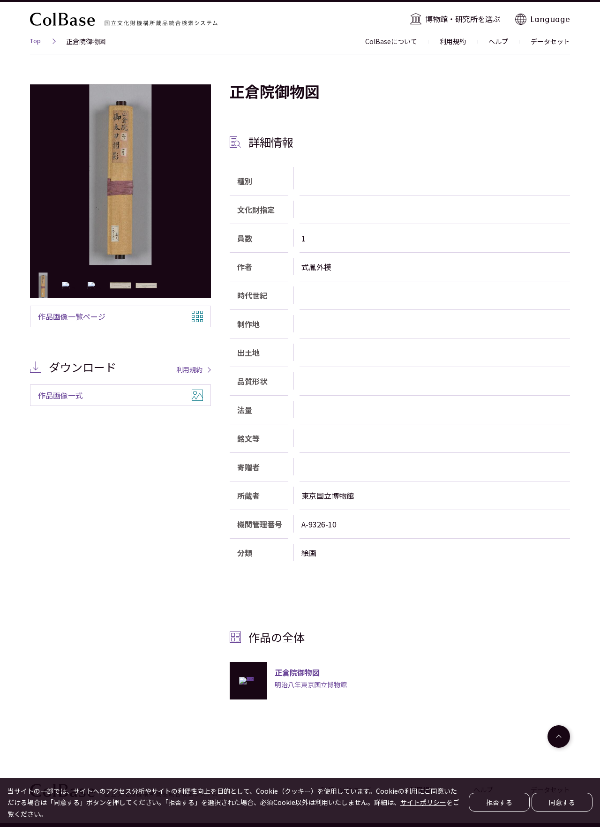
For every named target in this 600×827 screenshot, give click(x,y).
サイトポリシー (423, 802)
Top (35, 42)
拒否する (499, 802)
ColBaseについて (391, 41)
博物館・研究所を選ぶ (462, 18)
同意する (562, 802)
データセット (550, 41)
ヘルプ (498, 41)
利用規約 (453, 41)
